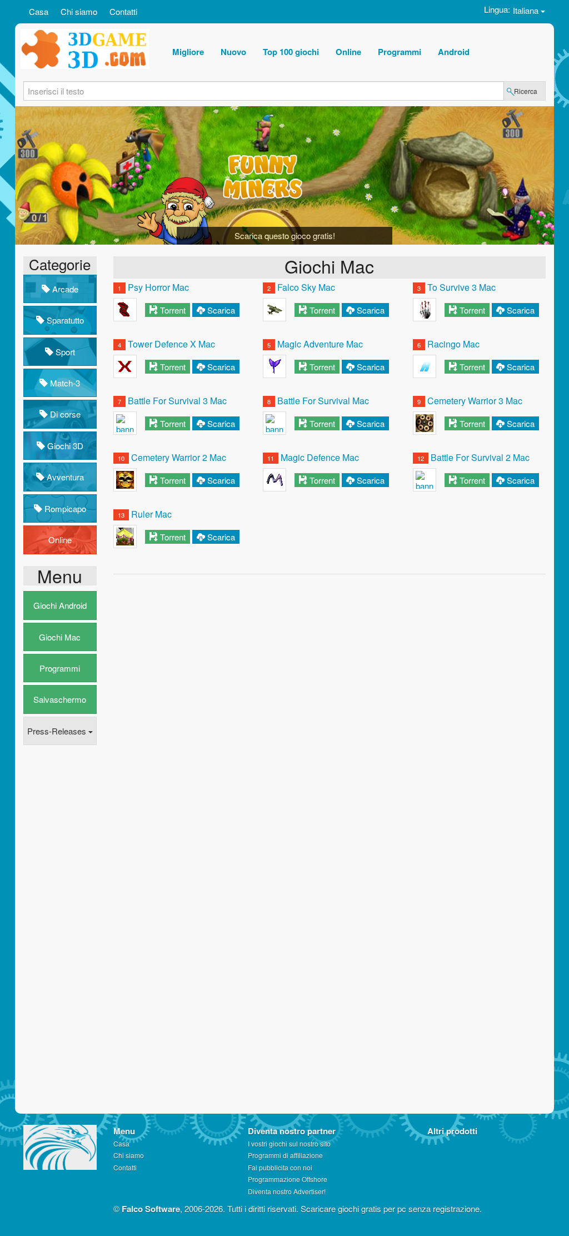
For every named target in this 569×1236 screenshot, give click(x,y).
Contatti (123, 11)
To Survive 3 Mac (461, 287)
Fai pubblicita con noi (280, 1167)
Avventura (64, 477)
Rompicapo (64, 508)
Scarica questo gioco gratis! (284, 235)
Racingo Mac (453, 343)
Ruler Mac (151, 514)
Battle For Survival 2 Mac (480, 457)
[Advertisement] (67, 924)
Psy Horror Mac (158, 287)
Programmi (59, 668)
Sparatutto (64, 320)
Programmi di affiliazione (285, 1155)
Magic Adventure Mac (320, 343)
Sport (64, 352)
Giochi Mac (60, 637)
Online (60, 539)
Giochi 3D (64, 445)
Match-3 (64, 383)
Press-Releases (57, 731)
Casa (38, 11)
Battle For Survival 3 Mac (177, 400)
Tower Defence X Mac (171, 343)
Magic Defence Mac (320, 457)
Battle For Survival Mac (323, 400)
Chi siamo (79, 11)
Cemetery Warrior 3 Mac (474, 400)
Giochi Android (60, 605)
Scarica (221, 310)
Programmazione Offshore (287, 1179)
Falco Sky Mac (306, 287)
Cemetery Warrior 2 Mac (178, 457)
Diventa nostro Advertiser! (287, 1191)
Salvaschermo (59, 699)
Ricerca (525, 91)
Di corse (64, 414)
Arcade (64, 289)
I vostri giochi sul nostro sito (289, 1143)
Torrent (173, 310)
